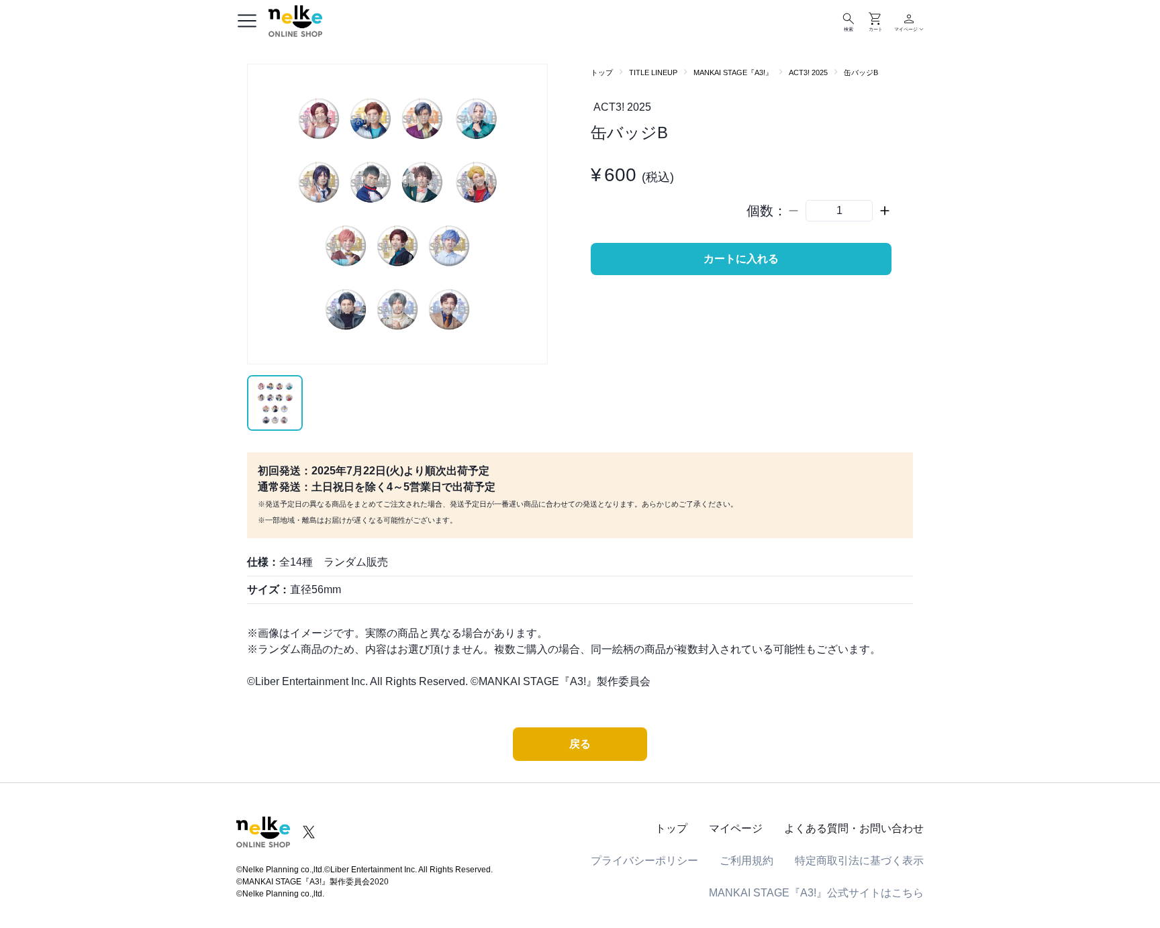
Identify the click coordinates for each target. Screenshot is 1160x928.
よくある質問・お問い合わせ (854, 828)
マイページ (736, 828)
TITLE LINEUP (653, 72)
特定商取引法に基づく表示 (859, 860)
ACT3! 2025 (808, 72)
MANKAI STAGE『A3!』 (733, 72)
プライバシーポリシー (644, 860)
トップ (602, 72)
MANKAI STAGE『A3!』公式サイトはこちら (816, 892)
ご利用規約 (746, 860)
